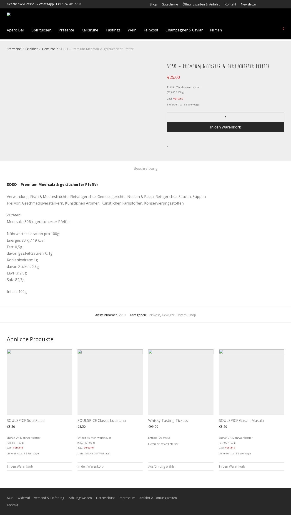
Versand (178, 98)
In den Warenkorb (225, 127)
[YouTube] (283, 4)
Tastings (112, 30)
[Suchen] (250, 30)
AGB (10, 498)
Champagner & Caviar (184, 30)
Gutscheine (170, 4)
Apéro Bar (15, 30)
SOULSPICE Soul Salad (26, 420)
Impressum (127, 498)
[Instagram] (271, 4)
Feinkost (151, 30)
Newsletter (249, 4)
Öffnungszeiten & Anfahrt (201, 4)
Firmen (216, 30)
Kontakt (230, 4)
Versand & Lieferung (49, 498)
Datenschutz (105, 498)
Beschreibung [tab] (146, 168)
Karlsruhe (89, 30)
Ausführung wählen (162, 466)
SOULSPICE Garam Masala (241, 420)
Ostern (182, 315)
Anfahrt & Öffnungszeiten (158, 498)
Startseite (14, 49)
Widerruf (24, 498)
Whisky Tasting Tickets (168, 420)
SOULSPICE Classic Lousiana (102, 420)
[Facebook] (265, 4)
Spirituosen (41, 30)
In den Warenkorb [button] (20, 466)
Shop (153, 4)
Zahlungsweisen (80, 498)
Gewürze (48, 49)
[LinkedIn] (277, 4)
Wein (132, 30)
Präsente (66, 30)
